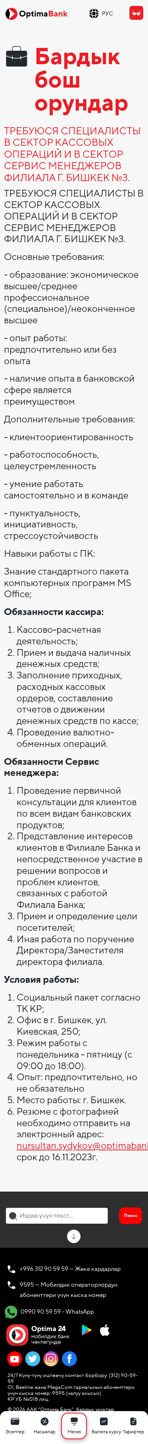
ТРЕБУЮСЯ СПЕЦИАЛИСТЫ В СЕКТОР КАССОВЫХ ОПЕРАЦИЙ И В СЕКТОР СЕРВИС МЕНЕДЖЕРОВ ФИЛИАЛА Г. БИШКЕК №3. (72, 155)
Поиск (130, 1216)
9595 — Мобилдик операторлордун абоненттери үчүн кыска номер (69, 1290)
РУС (107, 13)
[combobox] (57, 1215)
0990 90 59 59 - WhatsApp (56, 1312)
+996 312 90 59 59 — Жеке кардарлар (70, 1269)
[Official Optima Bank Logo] (36, 13)
